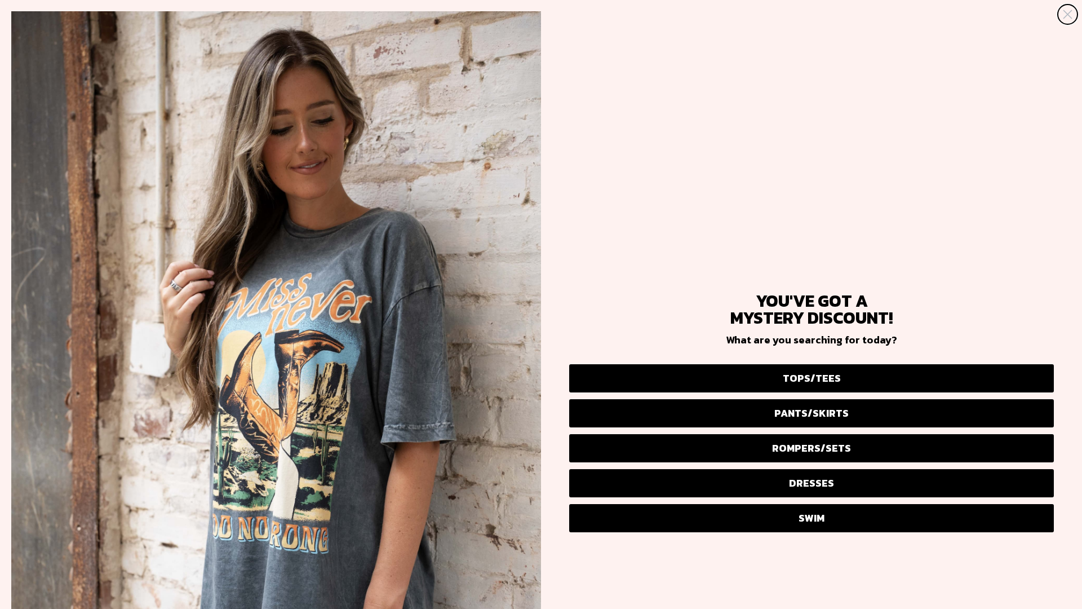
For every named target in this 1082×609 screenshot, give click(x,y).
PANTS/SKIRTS (811, 413)
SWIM (811, 518)
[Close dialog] (1067, 14)
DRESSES (811, 483)
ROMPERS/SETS (811, 448)
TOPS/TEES (812, 378)
